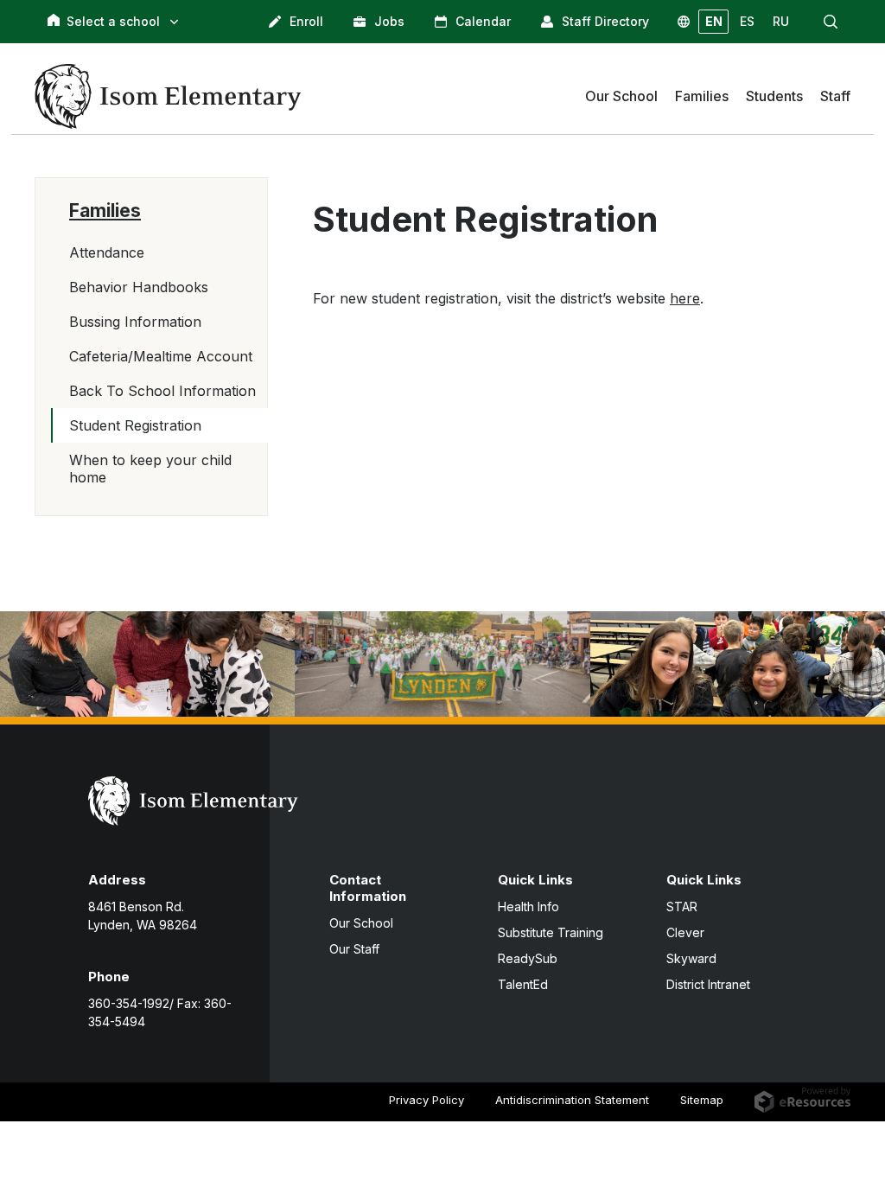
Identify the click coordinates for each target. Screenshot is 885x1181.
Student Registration (135, 425)
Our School (361, 923)
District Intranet (708, 984)
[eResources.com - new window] (802, 1099)
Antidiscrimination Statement (572, 1100)
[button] (830, 21)
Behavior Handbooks (138, 287)
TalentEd (523, 984)
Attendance (106, 252)
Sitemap (701, 1100)
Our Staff (354, 949)
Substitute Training (550, 932)
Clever (685, 932)
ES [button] (747, 21)
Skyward (691, 958)
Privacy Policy (426, 1100)
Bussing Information (135, 321)
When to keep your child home (150, 468)
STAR (681, 906)
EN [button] (714, 21)
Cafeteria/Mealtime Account (160, 356)
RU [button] (781, 21)
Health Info (528, 906)
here (685, 298)
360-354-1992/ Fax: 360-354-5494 (160, 1012)
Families (105, 210)
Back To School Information (162, 390)
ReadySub (527, 958)
